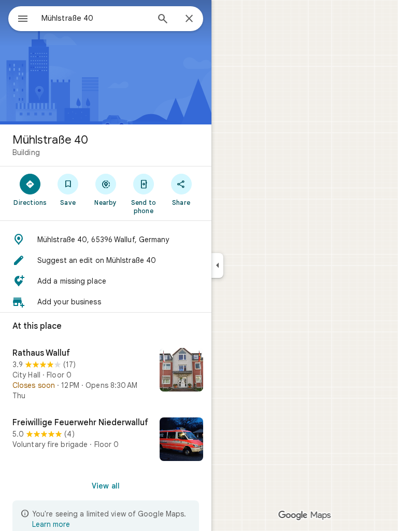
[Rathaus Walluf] (105, 374)
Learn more (51, 524)
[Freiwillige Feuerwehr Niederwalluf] (105, 440)
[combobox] (94, 18)
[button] (105, 239)
